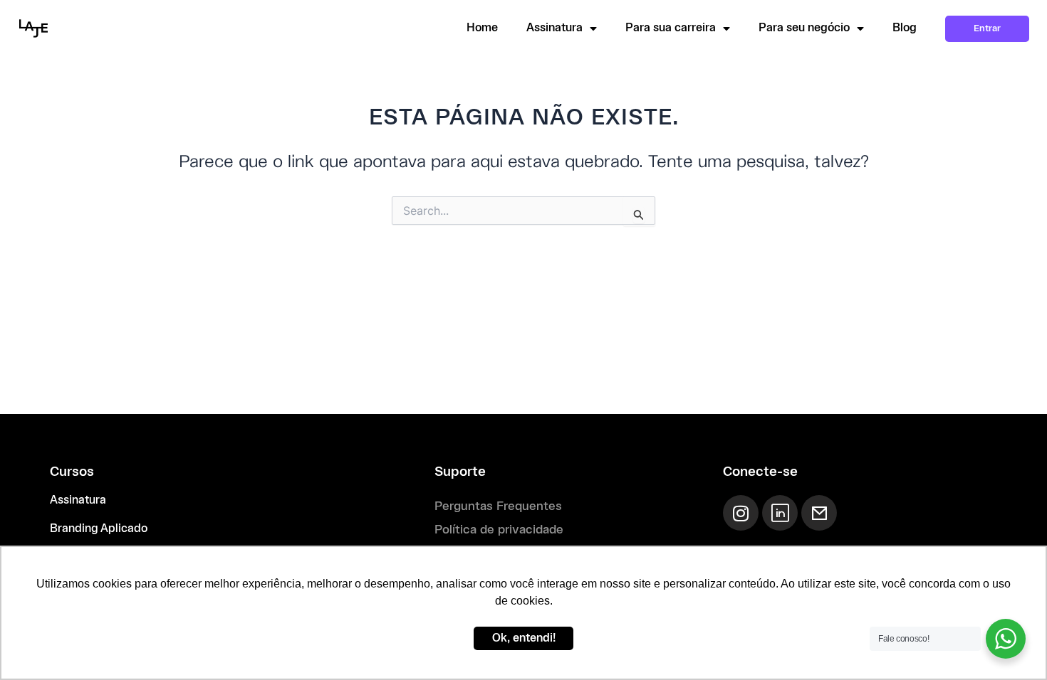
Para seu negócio (804, 28)
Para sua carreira (670, 28)
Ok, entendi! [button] (524, 638)
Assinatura (554, 28)
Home (482, 28)
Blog (904, 28)
